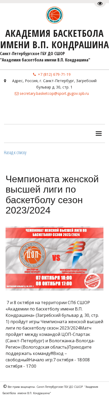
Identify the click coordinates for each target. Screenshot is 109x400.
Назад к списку (15, 152)
